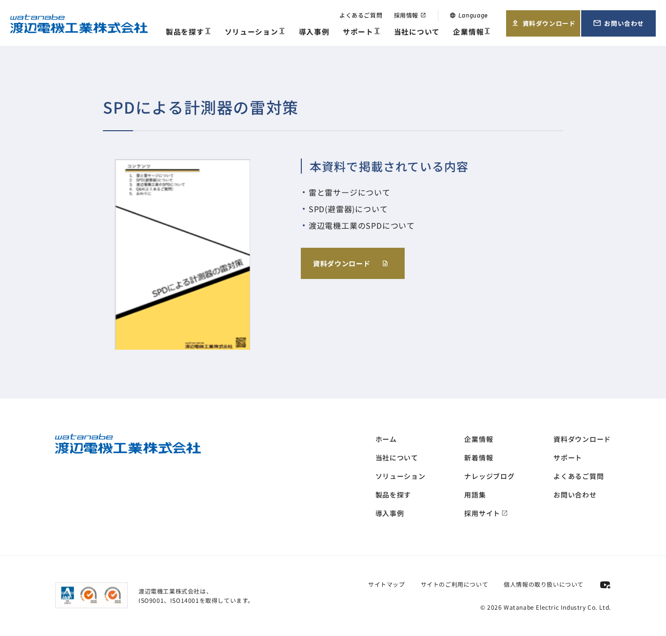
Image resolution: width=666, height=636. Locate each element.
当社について (417, 31)
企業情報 (472, 32)
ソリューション (255, 32)
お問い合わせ (624, 27)
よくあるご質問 (360, 15)
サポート (362, 32)
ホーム (386, 439)
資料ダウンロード (543, 27)
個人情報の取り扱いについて (544, 584)
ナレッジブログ (489, 476)
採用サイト (486, 513)
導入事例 (314, 31)
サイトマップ (386, 584)
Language (469, 15)
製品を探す (188, 32)
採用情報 (410, 15)
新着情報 (478, 457)
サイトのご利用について (455, 584)
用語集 (475, 494)
